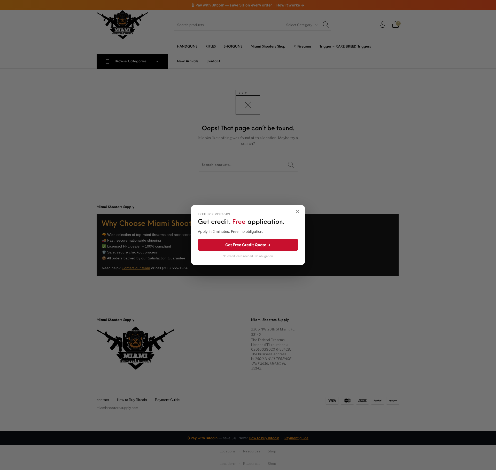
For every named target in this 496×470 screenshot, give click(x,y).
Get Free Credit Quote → (248, 244)
